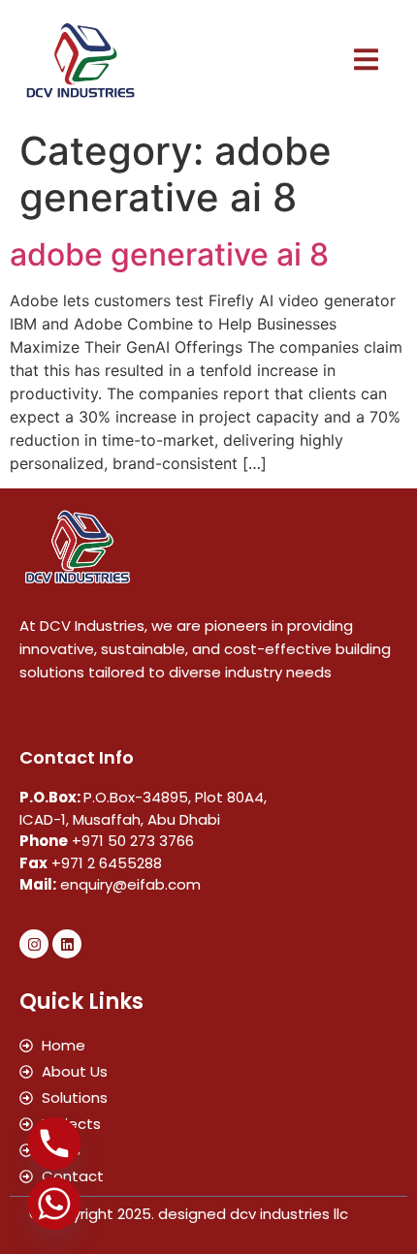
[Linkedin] (66, 943)
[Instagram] (33, 943)
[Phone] (54, 1143)
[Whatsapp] (54, 1203)
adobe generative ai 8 (169, 254)
